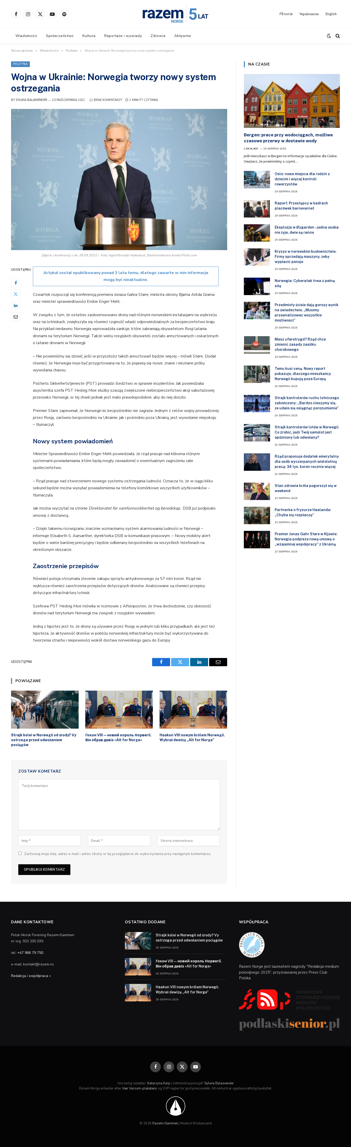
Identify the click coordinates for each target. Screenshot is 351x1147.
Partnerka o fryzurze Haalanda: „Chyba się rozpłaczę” (303, 512)
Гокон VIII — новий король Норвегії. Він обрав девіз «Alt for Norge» (118, 737)
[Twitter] (15, 294)
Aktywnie (182, 35)
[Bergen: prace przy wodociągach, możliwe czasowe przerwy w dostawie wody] (292, 101)
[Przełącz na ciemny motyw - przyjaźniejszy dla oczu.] (329, 36)
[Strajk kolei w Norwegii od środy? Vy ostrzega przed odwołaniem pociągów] (45, 710)
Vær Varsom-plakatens (139, 1088)
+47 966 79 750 (30, 952)
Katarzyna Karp (158, 1083)
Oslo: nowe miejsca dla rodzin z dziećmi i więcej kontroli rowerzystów (302, 179)
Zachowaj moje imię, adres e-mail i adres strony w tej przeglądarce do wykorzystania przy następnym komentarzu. (117, 853)
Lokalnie (251, 149)
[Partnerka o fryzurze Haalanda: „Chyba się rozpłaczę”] (257, 515)
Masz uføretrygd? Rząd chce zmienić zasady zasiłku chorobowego (300, 344)
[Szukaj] (337, 36)
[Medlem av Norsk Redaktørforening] (175, 1106)
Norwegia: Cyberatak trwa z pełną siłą (305, 283)
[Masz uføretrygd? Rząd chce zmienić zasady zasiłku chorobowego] (257, 345)
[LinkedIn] (15, 305)
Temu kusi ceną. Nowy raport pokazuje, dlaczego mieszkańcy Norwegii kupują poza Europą (303, 373)
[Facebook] (15, 282)
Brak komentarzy (108, 100)
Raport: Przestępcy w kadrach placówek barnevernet (301, 205)
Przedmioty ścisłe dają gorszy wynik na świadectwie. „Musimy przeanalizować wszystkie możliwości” (306, 312)
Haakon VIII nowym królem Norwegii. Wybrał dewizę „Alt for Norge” (192, 737)
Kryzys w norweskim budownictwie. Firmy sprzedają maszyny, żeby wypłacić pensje (306, 256)
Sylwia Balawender (31, 100)
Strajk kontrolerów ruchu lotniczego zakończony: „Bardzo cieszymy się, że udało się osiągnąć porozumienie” (307, 403)
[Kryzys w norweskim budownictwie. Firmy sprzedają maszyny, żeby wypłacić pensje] (257, 257)
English (331, 14)
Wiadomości (26, 35)
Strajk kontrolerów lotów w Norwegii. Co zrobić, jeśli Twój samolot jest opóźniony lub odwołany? (307, 432)
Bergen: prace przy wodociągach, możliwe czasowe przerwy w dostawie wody (288, 137)
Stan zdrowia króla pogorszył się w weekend (306, 488)
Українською (309, 14)
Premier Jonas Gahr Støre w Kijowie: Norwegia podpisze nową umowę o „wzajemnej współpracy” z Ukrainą (306, 539)
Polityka (20, 64)
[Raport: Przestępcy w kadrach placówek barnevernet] (257, 209)
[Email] (15, 316)
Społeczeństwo (60, 35)
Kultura (89, 35)
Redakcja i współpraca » (31, 975)
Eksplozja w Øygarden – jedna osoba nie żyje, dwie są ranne (307, 229)
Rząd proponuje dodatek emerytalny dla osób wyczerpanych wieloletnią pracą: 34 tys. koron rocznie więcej (307, 461)
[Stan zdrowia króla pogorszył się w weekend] (257, 491)
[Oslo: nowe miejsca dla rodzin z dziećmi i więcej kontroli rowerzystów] (257, 179)
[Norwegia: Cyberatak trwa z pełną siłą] (257, 286)
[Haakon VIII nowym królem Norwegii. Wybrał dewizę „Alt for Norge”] (193, 710)
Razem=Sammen (165, 1123)
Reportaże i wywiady (123, 35)
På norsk (286, 14)
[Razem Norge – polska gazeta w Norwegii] (175, 14)
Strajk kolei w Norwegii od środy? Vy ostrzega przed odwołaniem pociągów (43, 740)
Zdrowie (158, 35)
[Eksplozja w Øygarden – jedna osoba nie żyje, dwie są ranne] (257, 233)
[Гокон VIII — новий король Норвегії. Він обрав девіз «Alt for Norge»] (119, 710)
